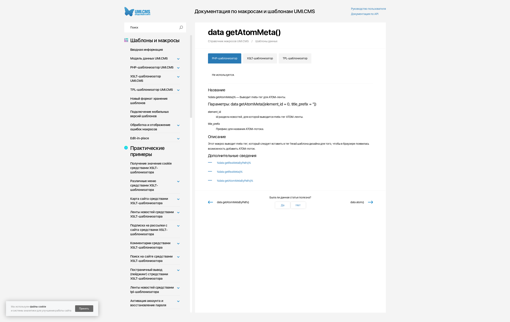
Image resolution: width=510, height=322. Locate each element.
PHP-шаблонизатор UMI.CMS (152, 67)
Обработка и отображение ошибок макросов (150, 127)
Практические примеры (147, 151)
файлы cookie (38, 306)
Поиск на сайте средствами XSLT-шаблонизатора (151, 259)
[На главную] (137, 11)
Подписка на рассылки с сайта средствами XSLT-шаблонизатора (149, 229)
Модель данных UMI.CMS (149, 58)
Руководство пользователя (368, 8)
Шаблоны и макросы (155, 40)
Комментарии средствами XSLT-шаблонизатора (150, 245)
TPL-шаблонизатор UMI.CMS (151, 90)
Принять (84, 308)
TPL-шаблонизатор (295, 58)
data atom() (357, 202)
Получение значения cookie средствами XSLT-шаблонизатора (151, 168)
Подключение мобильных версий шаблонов (149, 114)
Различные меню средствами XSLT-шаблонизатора (144, 185)
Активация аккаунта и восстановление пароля (148, 303)
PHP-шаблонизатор (224, 58)
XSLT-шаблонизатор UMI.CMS (145, 78)
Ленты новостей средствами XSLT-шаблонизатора (152, 214)
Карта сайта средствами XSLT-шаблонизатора (149, 201)
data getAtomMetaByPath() (233, 202)
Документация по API (364, 14)
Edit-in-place (139, 138)
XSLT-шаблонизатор (260, 58)
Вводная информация (146, 50)
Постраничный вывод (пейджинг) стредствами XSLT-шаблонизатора (149, 274)
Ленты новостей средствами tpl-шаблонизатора (152, 290)
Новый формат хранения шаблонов (148, 101)
